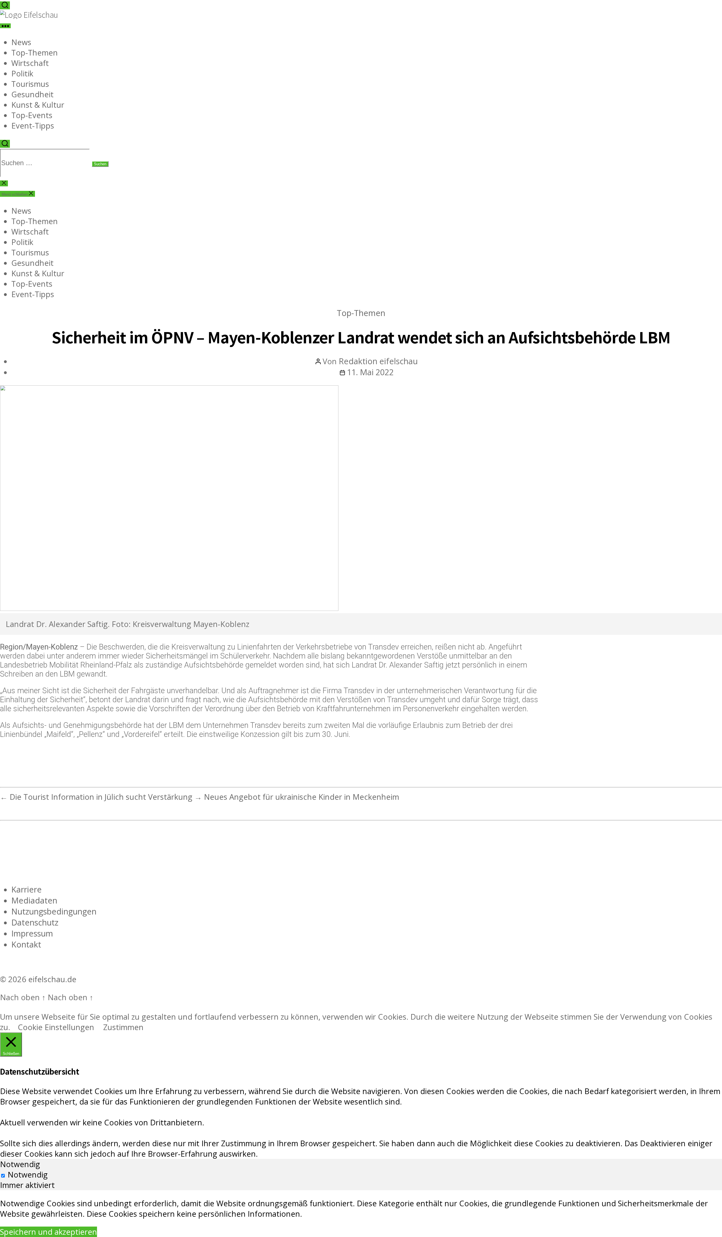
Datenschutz (34, 922)
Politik (22, 73)
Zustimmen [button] (123, 1027)
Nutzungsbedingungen (53, 911)
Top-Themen (34, 52)
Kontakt (26, 944)
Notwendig (28, 1174)
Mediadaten (34, 900)
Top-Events (31, 115)
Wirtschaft (30, 63)
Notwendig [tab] (20, 1164)
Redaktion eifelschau (378, 360)
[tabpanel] (361, 1208)
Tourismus (30, 84)
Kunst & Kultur (37, 105)
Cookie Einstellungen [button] (56, 1027)
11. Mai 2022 (370, 371)
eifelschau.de (52, 979)
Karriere (26, 889)
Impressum (32, 933)
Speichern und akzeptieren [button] (48, 1232)
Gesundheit (32, 94)
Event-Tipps (32, 125)
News (21, 42)
